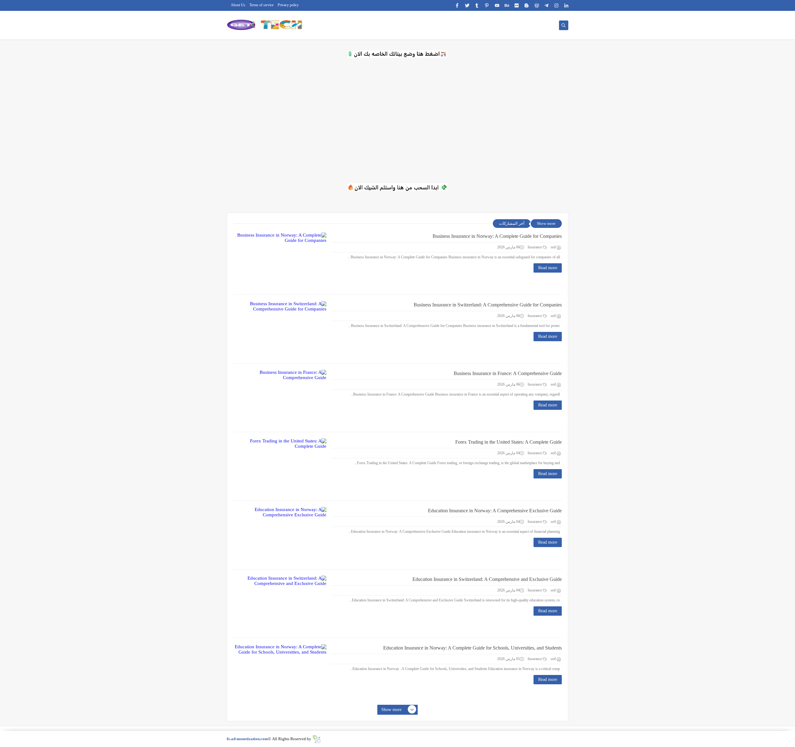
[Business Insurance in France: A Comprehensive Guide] (279, 398)
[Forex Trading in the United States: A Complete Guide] (279, 466)
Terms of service (261, 5)
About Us (238, 5)
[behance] (507, 5)
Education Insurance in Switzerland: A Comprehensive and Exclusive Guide (487, 579)
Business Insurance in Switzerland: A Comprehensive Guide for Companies (488, 304)
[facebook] (457, 5)
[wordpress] (537, 5)
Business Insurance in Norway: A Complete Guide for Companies (497, 236)
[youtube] (497, 5)
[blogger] (527, 5)
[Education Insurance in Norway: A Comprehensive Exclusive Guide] (279, 535)
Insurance (535, 247)
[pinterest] (487, 5)
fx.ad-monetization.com (247, 738)
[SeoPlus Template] (316, 739)
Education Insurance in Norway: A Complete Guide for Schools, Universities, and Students (472, 647)
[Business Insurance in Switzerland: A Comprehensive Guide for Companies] (279, 329)
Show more (546, 223)
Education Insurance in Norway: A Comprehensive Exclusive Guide (495, 510)
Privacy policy (288, 5)
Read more (547, 267)
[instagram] (556, 5)
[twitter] (467, 5)
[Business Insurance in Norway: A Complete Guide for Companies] (279, 260)
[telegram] (547, 5)
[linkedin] (566, 5)
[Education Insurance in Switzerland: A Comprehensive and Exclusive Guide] (279, 604)
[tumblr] (477, 5)
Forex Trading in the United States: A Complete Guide (508, 442)
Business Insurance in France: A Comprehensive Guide (508, 373)
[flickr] (517, 5)
